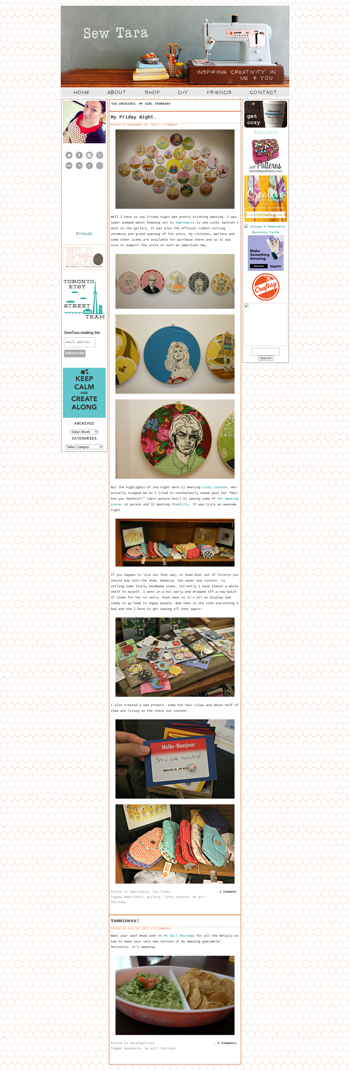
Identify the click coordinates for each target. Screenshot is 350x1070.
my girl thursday (160, 1048)
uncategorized (142, 1043)
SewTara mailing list (82, 333)
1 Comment (169, 125)
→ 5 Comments (225, 1043)
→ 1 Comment (226, 892)
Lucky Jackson (214, 487)
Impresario (185, 222)
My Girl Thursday (179, 936)
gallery (153, 897)
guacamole (132, 1048)
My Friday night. (133, 117)
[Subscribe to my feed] (79, 169)
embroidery (139, 892)
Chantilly (180, 504)
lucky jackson (176, 897)
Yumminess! (125, 921)
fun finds (161, 892)
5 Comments (162, 928)
